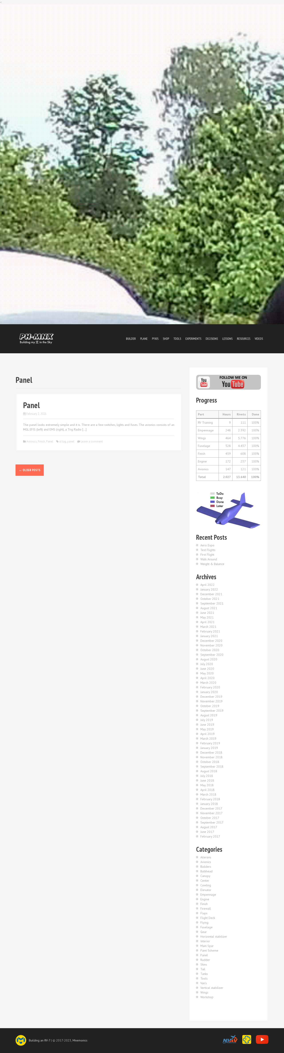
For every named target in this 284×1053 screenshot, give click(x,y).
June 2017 (207, 832)
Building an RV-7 (39, 1040)
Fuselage (206, 927)
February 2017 (210, 836)
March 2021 (208, 627)
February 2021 (210, 631)
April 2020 (207, 678)
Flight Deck (207, 918)
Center (204, 881)
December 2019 (211, 697)
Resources (243, 339)
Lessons (227, 339)
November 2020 (211, 645)
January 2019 (209, 748)
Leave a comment (92, 441)
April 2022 (207, 585)
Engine (204, 899)
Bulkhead (206, 871)
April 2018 (207, 790)
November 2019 (211, 701)
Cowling (205, 885)
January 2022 (209, 589)
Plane (144, 339)
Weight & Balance (212, 564)
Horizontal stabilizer (213, 936)
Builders (205, 867)
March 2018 (208, 794)
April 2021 (207, 622)
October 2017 (209, 818)
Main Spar (207, 946)
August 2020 (208, 659)
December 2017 (211, 808)
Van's (203, 983)
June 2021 (207, 613)
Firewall (205, 909)
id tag (62, 441)
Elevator (205, 890)
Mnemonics (80, 1040)
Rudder (205, 960)
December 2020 (211, 641)
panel (70, 441)
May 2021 (207, 617)
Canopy (205, 876)
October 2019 (209, 706)
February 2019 (210, 743)
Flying (204, 923)
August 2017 (208, 827)
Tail (202, 969)
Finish (41, 441)
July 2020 (206, 664)
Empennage (208, 895)
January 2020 (209, 692)
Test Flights (207, 550)
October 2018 (209, 762)
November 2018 (211, 757)
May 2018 (207, 785)
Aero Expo (207, 545)
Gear (203, 932)
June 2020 (207, 669)
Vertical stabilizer (211, 988)
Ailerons (205, 857)
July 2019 (206, 720)
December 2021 (211, 594)
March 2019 (208, 739)
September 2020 (211, 655)
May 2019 (207, 729)
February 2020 (210, 687)
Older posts (29, 470)
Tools (177, 339)
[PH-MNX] (36, 338)
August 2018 (208, 771)
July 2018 (206, 776)
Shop (166, 339)
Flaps (203, 913)
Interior (205, 941)
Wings (204, 992)
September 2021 (211, 603)
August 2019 (208, 715)
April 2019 (207, 734)
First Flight (207, 555)
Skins (203, 964)
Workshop (206, 997)
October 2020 (209, 650)
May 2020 (207, 673)
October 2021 (209, 599)
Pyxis (155, 339)
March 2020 (208, 683)
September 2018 (211, 767)
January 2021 (209, 636)
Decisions (212, 339)
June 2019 (207, 725)
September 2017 (211, 822)
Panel (31, 405)
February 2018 (210, 799)
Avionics (31, 441)
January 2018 (209, 804)
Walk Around (208, 559)
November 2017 (211, 813)
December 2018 (211, 753)
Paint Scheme (209, 950)
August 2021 (208, 608)
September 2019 (211, 711)
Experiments (193, 339)
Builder (131, 339)
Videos (259, 339)
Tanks (204, 974)
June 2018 (207, 780)
